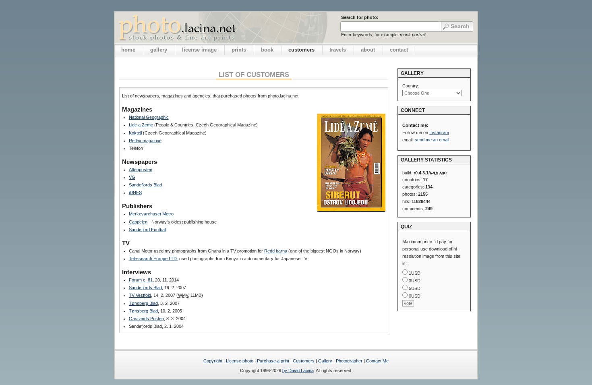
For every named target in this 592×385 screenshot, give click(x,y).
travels (337, 50)
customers (301, 50)
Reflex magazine (145, 140)
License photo (239, 360)
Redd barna (275, 250)
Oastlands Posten (146, 318)
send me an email (432, 139)
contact (399, 50)
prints (239, 50)
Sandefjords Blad (145, 184)
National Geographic (149, 117)
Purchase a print (273, 360)
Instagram (439, 132)
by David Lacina (298, 370)
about (368, 50)
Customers (304, 360)
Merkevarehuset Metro (151, 213)
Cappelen (138, 221)
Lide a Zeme (141, 124)
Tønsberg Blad (143, 303)
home (128, 50)
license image (199, 50)
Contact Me (377, 360)
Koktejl (135, 132)
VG (132, 177)
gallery (158, 50)
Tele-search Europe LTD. (153, 258)
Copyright (212, 360)
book (267, 50)
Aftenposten (140, 169)
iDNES (135, 192)
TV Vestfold (140, 295)
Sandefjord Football (147, 229)
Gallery (325, 360)
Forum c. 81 (141, 279)
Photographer (349, 360)
